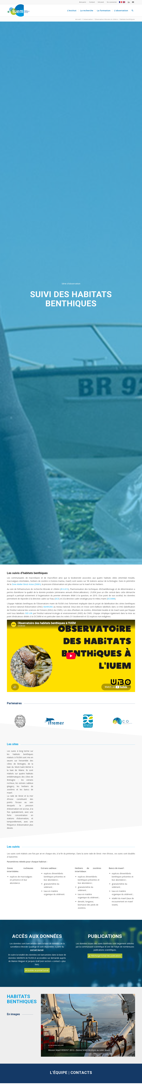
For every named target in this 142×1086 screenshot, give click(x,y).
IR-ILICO (64, 589)
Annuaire (82, 2)
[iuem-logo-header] (18, 10)
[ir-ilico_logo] (122, 721)
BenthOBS (48, 606)
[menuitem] (83, 2)
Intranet (101, 2)
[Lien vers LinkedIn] (129, 2)
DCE (57, 598)
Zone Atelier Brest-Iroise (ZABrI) (26, 584)
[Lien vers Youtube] (133, 2)
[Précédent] (47, 1025)
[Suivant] (129, 1025)
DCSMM (111, 598)
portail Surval (36, 950)
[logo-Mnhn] (20, 721)
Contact (92, 2)
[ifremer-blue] (54, 721)
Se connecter (112, 2)
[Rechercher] (132, 10)
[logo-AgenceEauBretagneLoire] (88, 721)
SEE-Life (28, 613)
